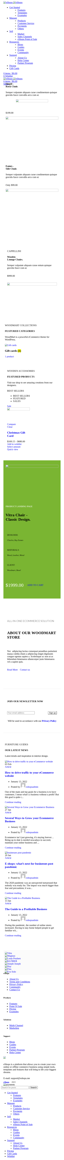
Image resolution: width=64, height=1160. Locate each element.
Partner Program (25, 63)
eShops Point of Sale (27, 39)
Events (21, 50)
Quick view (12, 449)
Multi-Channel (16, 1025)
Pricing (12, 1009)
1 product (9, 356)
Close (10, 427)
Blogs (20, 44)
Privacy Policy (16, 984)
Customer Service (26, 23)
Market (21, 34)
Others (21, 28)
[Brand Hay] (8, 966)
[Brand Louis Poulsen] (13, 958)
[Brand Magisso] (10, 956)
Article (8, 767)
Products (22, 20)
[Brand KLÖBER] (11, 961)
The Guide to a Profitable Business (26, 909)
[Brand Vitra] (8, 953)
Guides (21, 47)
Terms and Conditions (19, 981)
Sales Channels (25, 36)
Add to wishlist (14, 444)
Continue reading (13, 802)
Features (21, 10)
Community (23, 52)
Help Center (23, 60)
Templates (22, 12)
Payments (22, 26)
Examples (22, 15)
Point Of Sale (15, 1006)
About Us (22, 58)
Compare (11, 424)
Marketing (14, 1028)
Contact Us (14, 989)
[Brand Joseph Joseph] (13, 963)
